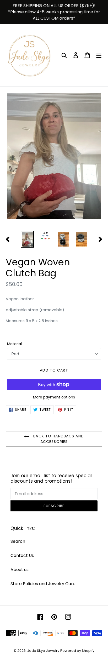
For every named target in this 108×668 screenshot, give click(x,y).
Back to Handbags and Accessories (58, 438)
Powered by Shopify (77, 650)
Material (14, 343)
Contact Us (22, 555)
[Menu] (99, 55)
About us (19, 570)
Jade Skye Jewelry (43, 650)
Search (17, 541)
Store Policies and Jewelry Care (42, 584)
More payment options (54, 397)
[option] (27, 239)
